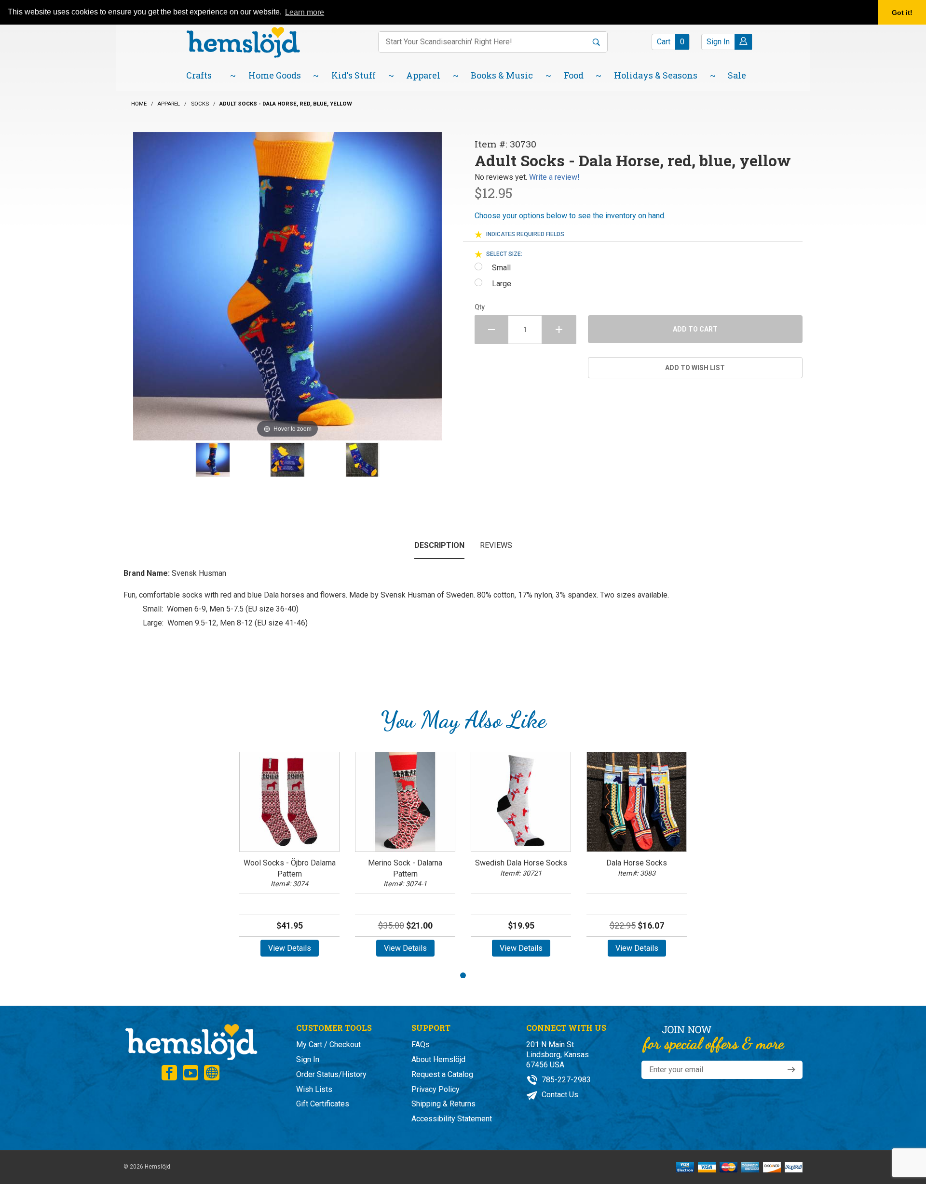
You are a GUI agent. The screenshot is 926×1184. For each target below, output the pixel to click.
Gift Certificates (322, 1103)
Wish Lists (314, 1089)
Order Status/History (331, 1074)
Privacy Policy (435, 1089)
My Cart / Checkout (328, 1044)
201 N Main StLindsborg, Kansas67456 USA (557, 1054)
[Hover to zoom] (287, 285)
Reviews (496, 545)
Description (439, 545)
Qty (480, 307)
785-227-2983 (565, 1079)
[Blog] (211, 1072)
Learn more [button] (304, 12)
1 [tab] (463, 975)
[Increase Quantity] (559, 329)
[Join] (791, 1070)
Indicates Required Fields (525, 234)
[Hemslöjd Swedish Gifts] (190, 1041)
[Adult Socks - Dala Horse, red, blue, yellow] (213, 460)
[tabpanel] (289, 857)
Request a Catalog (442, 1074)
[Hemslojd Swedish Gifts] (243, 41)
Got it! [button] (902, 12)
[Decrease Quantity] (491, 329)
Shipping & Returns (443, 1103)
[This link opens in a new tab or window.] (169, 1072)
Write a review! (554, 177)
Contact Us (559, 1094)
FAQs (420, 1044)
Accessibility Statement (451, 1118)
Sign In (307, 1059)
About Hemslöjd (438, 1059)
